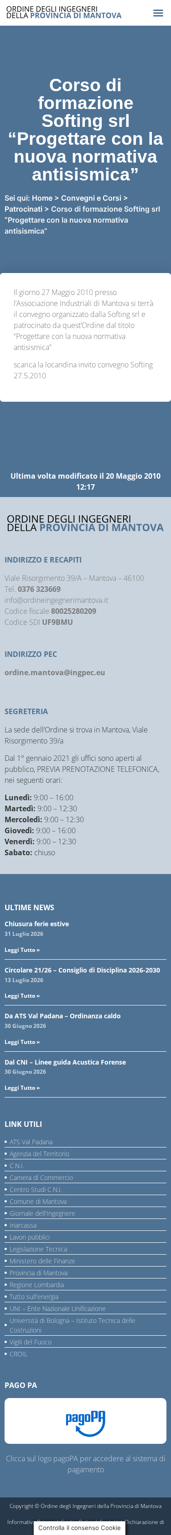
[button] (158, 13)
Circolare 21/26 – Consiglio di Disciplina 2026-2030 (82, 970)
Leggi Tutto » (22, 950)
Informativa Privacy (31, 1522)
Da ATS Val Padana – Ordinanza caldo (63, 1015)
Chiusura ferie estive (37, 923)
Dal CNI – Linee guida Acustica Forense (65, 1062)
